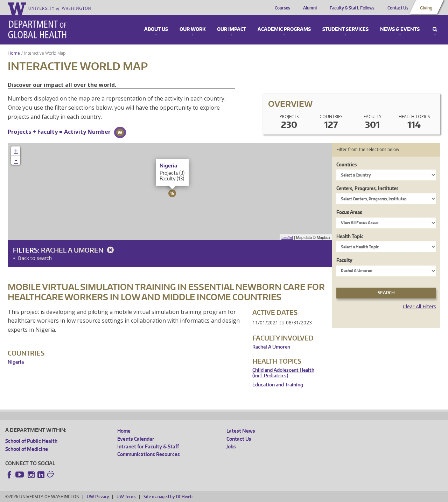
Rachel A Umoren (73, 250)
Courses (282, 8)
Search (434, 29)
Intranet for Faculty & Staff (148, 446)
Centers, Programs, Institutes (367, 188)
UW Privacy (98, 496)
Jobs (231, 446)
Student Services (345, 29)
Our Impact (231, 29)
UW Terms (126, 496)
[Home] (37, 29)
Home (14, 53)
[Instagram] (31, 474)
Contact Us (397, 8)
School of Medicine (26, 449)
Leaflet (287, 237)
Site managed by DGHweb (168, 496)
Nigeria (16, 362)
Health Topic (349, 236)
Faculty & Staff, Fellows (352, 8)
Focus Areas (349, 212)
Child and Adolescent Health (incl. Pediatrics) (283, 372)
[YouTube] (20, 474)
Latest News (240, 431)
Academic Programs (284, 29)
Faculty (344, 260)
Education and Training (277, 384)
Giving (426, 8)
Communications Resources (148, 454)
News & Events (400, 29)
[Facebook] (9, 474)
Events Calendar (135, 439)
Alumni (310, 8)
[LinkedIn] (41, 474)
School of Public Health (31, 441)
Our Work (192, 29)
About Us (156, 29)
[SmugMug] (51, 475)
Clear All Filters (419, 306)
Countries (346, 164)
